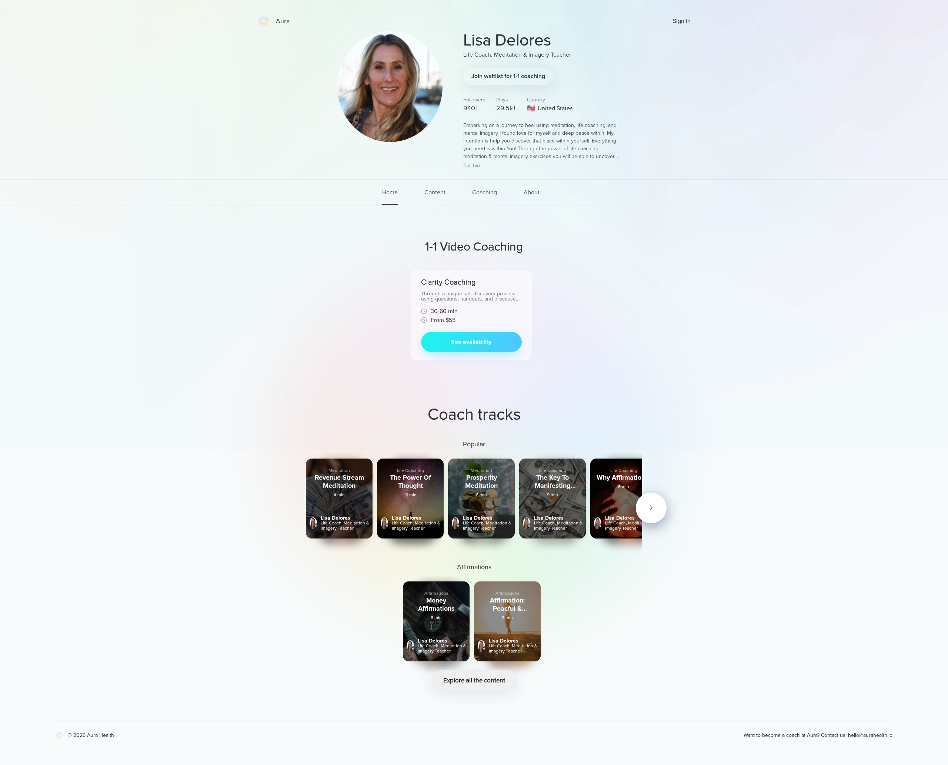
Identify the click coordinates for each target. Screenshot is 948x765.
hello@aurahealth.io (870, 735)
